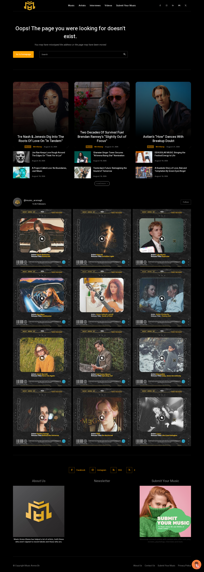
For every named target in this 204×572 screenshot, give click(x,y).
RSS (120, 470)
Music (27, 147)
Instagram (101, 470)
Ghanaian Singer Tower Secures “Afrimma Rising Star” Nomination (108, 154)
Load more (101, 183)
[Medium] (179, 5)
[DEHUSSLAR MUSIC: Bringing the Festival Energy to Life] (144, 157)
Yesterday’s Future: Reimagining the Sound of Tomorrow (110, 170)
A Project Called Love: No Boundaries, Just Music (49, 170)
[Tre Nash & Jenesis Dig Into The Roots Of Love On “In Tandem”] (40, 115)
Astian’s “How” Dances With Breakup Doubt (163, 138)
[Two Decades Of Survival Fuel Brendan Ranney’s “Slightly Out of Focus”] (102, 115)
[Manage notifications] (197, 566)
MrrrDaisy (37, 147)
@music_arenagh (33, 200)
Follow (186, 202)
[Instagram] (166, 5)
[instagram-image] (42, 238)
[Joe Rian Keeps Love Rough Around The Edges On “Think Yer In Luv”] (21, 157)
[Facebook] (160, 5)
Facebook (80, 470)
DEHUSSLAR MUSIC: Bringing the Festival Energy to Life (170, 154)
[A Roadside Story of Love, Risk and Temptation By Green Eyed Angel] (144, 172)
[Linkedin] (173, 5)
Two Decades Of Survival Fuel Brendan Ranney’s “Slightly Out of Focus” (102, 136)
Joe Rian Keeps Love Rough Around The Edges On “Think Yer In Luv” (48, 154)
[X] (185, 5)
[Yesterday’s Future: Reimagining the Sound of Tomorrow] (82, 172)
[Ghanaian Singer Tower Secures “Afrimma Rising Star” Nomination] (82, 157)
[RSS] (113, 470)
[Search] (124, 54)
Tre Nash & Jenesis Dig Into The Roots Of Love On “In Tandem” (40, 138)
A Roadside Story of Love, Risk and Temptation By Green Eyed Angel (171, 170)
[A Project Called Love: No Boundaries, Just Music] (21, 172)
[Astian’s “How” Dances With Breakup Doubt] (163, 115)
